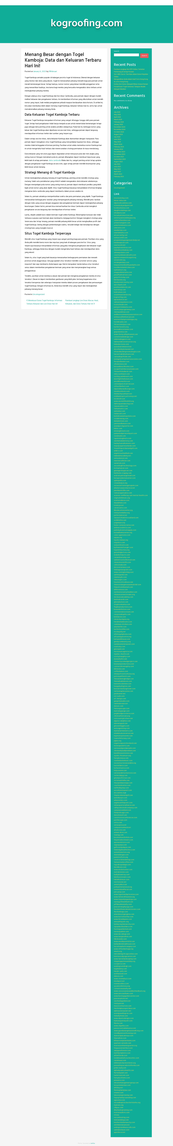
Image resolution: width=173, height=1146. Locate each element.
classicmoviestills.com (122, 562)
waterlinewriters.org (122, 852)
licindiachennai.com (121, 208)
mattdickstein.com (121, 872)
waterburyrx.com (120, 797)
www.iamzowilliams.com (123, 993)
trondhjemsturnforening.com (125, 1033)
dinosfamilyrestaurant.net (124, 349)
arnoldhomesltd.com (122, 381)
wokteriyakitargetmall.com (124, 475)
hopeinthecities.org (121, 550)
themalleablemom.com (123, 681)
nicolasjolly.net (120, 631)
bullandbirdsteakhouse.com (124, 944)
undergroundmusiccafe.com (124, 1127)
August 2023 (118, 161)
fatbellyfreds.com (121, 1016)
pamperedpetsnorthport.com (125, 433)
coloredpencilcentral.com (124, 384)
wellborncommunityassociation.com (128, 314)
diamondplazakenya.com (123, 1035)
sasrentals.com (119, 463)
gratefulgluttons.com (122, 552)
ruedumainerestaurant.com (124, 644)
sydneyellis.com (120, 480)
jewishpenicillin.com (121, 490)
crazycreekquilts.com (122, 614)
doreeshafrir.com (120, 659)
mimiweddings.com (121, 1120)
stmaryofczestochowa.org (124, 674)
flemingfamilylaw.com (122, 1090)
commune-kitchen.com (123, 624)
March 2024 (118, 144)
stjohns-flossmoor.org (122, 755)
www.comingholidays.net (124, 572)
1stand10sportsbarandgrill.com (125, 448)
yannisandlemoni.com (122, 423)
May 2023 (117, 169)
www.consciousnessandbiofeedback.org (129, 991)
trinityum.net (119, 1003)
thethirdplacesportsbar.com (125, 1008)
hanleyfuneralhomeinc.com (124, 443)
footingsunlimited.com (123, 929)
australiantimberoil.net (123, 346)
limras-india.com (120, 200)
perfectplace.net (120, 515)
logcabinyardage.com (122, 864)
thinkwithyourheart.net (123, 394)
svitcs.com (118, 822)
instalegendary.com (121, 262)
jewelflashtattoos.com (123, 275)
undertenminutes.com (122, 225)
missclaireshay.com (121, 198)
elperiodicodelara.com (123, 203)
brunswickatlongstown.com (124, 688)
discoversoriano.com (122, 567)
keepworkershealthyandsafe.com (127, 265)
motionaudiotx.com (122, 1112)
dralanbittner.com (121, 421)
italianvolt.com (120, 413)
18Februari (53, 71)
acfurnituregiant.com (122, 223)
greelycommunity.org (122, 641)
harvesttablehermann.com (124, 354)
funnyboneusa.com (121, 758)
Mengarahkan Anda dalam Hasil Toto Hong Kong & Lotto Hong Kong (131, 80)
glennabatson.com (121, 602)
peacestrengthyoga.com (123, 906)
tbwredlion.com (120, 1038)
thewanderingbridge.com (124, 678)
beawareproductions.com (124, 664)
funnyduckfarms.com (122, 1077)
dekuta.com (118, 976)
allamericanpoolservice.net (124, 488)
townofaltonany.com (122, 738)
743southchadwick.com (123, 371)
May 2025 (117, 114)
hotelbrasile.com (120, 322)
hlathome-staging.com (123, 473)
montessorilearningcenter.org (125, 1045)
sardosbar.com (119, 411)
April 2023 (117, 171)
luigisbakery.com (120, 968)
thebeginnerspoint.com (123, 569)
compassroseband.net (122, 827)
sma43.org (118, 951)
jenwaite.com (119, 1080)
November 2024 (119, 129)
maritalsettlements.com (123, 731)
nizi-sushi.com (119, 696)
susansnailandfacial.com (123, 889)
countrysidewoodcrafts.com (125, 255)
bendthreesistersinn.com (123, 753)
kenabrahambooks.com (123, 621)
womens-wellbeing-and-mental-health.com (131, 495)
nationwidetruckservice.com (125, 773)
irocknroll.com (119, 398)
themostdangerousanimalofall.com (127, 584)
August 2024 (118, 134)
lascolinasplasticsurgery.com (125, 946)
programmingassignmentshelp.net (127, 240)
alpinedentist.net (120, 299)
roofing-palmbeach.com (123, 376)
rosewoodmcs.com (121, 983)
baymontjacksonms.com (123, 735)
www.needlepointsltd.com (124, 941)
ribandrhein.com (120, 503)
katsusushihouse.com (122, 639)
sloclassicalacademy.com (123, 597)
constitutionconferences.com (125, 817)
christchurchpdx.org (121, 619)
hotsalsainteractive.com (123, 215)
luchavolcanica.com (121, 768)
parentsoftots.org (121, 857)
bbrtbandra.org (120, 280)
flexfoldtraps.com (121, 911)
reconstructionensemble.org (125, 763)
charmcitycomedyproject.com (126, 661)
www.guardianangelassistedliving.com (128, 1030)
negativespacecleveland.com (125, 743)
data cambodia (55, 160)
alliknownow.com (121, 589)
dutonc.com (118, 706)
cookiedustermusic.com (123, 760)
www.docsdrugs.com (122, 934)
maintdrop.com (120, 289)
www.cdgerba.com (121, 1025)
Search (116, 51)
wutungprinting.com (122, 728)
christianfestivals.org (122, 716)
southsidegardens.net (122, 1001)
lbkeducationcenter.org (123, 510)
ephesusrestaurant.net (122, 1011)
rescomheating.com (121, 1117)
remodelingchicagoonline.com (126, 954)
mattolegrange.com (122, 711)
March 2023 (118, 174)
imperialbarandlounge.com (124, 389)
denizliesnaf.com (120, 815)
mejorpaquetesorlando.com (125, 446)
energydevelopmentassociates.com (128, 359)
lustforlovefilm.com (121, 629)
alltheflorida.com (120, 1055)
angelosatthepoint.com (123, 802)
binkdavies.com (120, 617)
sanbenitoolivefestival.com (124, 560)
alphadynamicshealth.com (124, 1070)
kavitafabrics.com (121, 765)
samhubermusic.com (121, 1130)
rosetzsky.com (119, 646)
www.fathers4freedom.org (124, 897)
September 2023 (120, 159)
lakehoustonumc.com (122, 877)
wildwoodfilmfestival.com (124, 317)
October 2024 (119, 132)
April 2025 (117, 117)
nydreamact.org (120, 270)
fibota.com (118, 1023)
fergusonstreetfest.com (123, 1048)
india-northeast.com (122, 374)
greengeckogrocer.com (123, 470)
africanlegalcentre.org (122, 636)
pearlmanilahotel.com (122, 287)
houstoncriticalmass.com (123, 582)
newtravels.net (120, 245)
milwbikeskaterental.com (124, 733)
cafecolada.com (120, 565)
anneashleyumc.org (121, 921)
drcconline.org (119, 792)
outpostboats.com (121, 545)
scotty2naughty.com (122, 656)
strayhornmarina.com (122, 604)
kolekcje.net (119, 505)
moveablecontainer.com (123, 329)
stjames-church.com (121, 654)
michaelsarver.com (121, 468)
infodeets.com (119, 213)
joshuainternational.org (123, 887)
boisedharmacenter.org (123, 532)
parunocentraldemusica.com (125, 1028)
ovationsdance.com (121, 500)
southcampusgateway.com (124, 309)
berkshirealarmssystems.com (125, 416)
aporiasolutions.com (122, 842)
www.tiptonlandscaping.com (125, 959)
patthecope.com (120, 820)
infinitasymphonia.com (122, 634)
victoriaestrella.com (122, 780)
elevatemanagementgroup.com (126, 1082)
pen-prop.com (119, 892)
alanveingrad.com (121, 723)
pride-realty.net (120, 1068)
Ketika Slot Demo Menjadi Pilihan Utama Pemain (131, 84)
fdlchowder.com (120, 939)
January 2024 (118, 149)
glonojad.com (119, 649)
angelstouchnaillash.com (123, 453)
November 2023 (119, 154)
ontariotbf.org (119, 260)
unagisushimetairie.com (123, 272)
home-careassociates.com (124, 525)
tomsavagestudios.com (123, 493)
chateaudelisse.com (121, 312)
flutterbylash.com (121, 1073)
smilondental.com (121, 458)
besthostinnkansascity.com (124, 1122)
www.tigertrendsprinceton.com (126, 894)
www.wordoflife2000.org (124, 401)
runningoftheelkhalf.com (123, 902)
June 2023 (117, 166)
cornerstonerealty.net (122, 988)
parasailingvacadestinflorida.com (126, 1065)
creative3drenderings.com (124, 859)
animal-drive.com (120, 832)
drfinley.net (118, 1087)
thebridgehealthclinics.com (124, 849)
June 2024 (117, 139)
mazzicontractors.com (122, 1006)
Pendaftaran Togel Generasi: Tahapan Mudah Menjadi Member (129, 88)
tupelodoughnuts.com (122, 438)
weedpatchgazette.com (123, 426)
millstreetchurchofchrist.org (125, 1063)
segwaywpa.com (120, 845)
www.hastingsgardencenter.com (126, 996)
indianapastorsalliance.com (124, 805)
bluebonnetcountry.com (123, 282)
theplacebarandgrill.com (123, 795)
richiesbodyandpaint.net (123, 205)
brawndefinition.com (122, 609)
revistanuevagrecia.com (123, 651)
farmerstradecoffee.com (123, 862)
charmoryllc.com (120, 577)
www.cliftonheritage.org (123, 949)
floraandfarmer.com (121, 361)
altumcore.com (120, 830)
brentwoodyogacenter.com (125, 956)
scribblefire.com (120, 520)
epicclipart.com (120, 284)
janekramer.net (120, 693)
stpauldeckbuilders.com (123, 926)
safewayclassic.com (121, 252)
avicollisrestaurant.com (123, 790)
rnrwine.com (118, 1092)
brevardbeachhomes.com (124, 366)
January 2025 (118, 124)
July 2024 (117, 137)
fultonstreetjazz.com (122, 324)
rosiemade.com (120, 436)
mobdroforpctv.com (122, 555)
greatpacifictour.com (122, 778)
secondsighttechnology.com (125, 465)
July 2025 (117, 112)
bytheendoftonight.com (123, 547)
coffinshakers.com (121, 671)
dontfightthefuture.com (123, 379)
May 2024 (117, 142)
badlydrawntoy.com (122, 874)
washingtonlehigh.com (122, 966)
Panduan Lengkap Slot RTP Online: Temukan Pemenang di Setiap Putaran (129, 70)
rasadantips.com (120, 230)
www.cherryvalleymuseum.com (126, 334)
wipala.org (118, 537)
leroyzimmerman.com (122, 1085)
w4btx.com (118, 451)
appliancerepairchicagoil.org (125, 257)
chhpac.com (118, 1107)
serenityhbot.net (120, 884)
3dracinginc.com (120, 579)
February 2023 (119, 176)
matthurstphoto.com (122, 1053)
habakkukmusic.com (121, 879)
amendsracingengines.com (124, 914)
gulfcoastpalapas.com (122, 847)
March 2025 (118, 119)
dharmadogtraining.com (123, 1110)
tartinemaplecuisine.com (123, 691)
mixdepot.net (119, 981)
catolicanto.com (120, 508)
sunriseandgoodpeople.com (125, 748)
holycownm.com (120, 770)
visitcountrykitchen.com (123, 718)
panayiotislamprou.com (123, 307)
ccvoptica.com (120, 963)
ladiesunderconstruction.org (125, 341)
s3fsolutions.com (120, 364)
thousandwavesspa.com (123, 783)
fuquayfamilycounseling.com (125, 1097)
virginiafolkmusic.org (122, 498)
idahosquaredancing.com (123, 403)
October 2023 (119, 156)
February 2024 (119, 147)
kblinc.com (118, 428)
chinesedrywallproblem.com (125, 750)
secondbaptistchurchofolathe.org (127, 1102)
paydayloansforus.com (122, 247)
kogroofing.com (120, 297)
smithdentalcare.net (122, 1125)
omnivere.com (119, 227)
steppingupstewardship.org (124, 961)
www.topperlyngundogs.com (125, 899)
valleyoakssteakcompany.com (125, 807)
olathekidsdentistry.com (123, 441)
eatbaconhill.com (120, 237)
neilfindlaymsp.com (121, 788)
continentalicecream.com (124, 612)
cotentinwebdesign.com (123, 337)
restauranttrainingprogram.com (126, 485)
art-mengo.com (120, 698)
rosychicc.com (119, 542)
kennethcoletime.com (122, 683)
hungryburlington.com (122, 686)
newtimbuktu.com (121, 232)
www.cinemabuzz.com (122, 978)
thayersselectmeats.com (123, 840)
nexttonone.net (120, 882)
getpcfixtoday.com (121, 277)
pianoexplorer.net (121, 998)
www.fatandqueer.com (123, 919)
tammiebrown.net (121, 703)
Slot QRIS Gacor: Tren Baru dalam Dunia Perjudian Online (131, 75)
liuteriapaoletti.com (122, 745)
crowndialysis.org (120, 483)
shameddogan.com (121, 854)
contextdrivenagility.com (124, 666)
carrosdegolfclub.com (122, 356)
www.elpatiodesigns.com (124, 1018)
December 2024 (119, 127)
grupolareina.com (120, 332)
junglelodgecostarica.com (124, 713)
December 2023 (119, 151)
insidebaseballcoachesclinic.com (126, 1058)
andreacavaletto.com (122, 527)
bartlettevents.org (121, 327)
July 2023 (117, 164)
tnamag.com (119, 835)
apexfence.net (119, 1132)
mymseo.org (118, 1105)
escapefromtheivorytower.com (126, 369)
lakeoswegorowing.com (123, 1095)
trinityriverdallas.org (122, 512)
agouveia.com (119, 1100)
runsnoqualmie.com (121, 931)
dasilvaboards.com (121, 599)
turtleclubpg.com (120, 775)
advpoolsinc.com (120, 800)
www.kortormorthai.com (123, 916)
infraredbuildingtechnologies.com (127, 351)
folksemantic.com (121, 408)
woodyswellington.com (123, 1013)
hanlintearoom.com (121, 1075)
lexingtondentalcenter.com (125, 478)
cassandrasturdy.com (122, 557)
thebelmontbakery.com (123, 250)
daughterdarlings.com (122, 210)
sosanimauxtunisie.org (122, 294)
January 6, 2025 (39, 71)
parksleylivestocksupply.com (125, 530)
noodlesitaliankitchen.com (124, 267)
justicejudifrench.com (122, 676)
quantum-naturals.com (122, 1043)
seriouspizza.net (120, 825)
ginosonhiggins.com (121, 726)
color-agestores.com (122, 535)
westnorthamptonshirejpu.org (125, 319)
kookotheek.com (121, 304)
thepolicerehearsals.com (123, 587)
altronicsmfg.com (120, 235)
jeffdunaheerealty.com (123, 904)
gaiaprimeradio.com (121, 701)
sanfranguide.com (121, 574)
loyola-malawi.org (121, 540)
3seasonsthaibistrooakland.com (126, 517)
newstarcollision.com (122, 460)
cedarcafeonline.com (122, 220)
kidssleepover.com (121, 242)
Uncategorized (38, 294)
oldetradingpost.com (122, 339)
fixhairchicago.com (121, 812)
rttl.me (116, 1115)
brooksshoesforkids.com (123, 837)
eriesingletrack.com (121, 431)
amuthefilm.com (120, 626)
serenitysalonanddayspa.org (125, 218)
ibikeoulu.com (119, 669)
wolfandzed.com (120, 973)
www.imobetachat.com (123, 869)
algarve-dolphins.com (122, 721)
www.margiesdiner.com (123, 936)
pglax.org (117, 740)
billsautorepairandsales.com (124, 1040)
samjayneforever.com (122, 1050)
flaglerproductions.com (123, 607)
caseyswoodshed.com (122, 810)
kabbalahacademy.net (122, 455)
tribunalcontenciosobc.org (124, 594)
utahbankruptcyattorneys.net (125, 396)
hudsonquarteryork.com (123, 1020)
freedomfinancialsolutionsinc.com (127, 909)
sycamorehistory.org (122, 986)
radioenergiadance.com (123, 302)
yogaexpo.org (119, 522)
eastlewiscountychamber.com (125, 592)
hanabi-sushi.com (120, 971)
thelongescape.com (121, 708)
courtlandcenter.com (122, 785)
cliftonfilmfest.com (121, 386)
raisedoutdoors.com (122, 391)
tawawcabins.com (121, 406)
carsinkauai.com (120, 1060)
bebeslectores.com (121, 344)
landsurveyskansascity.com (124, 924)
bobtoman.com (120, 292)
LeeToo (93, 1143)
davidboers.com (120, 867)
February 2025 (119, 122)
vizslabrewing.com (121, 418)
